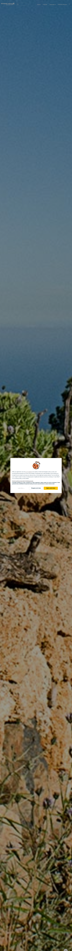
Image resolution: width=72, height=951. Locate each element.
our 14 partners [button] (28, 471)
